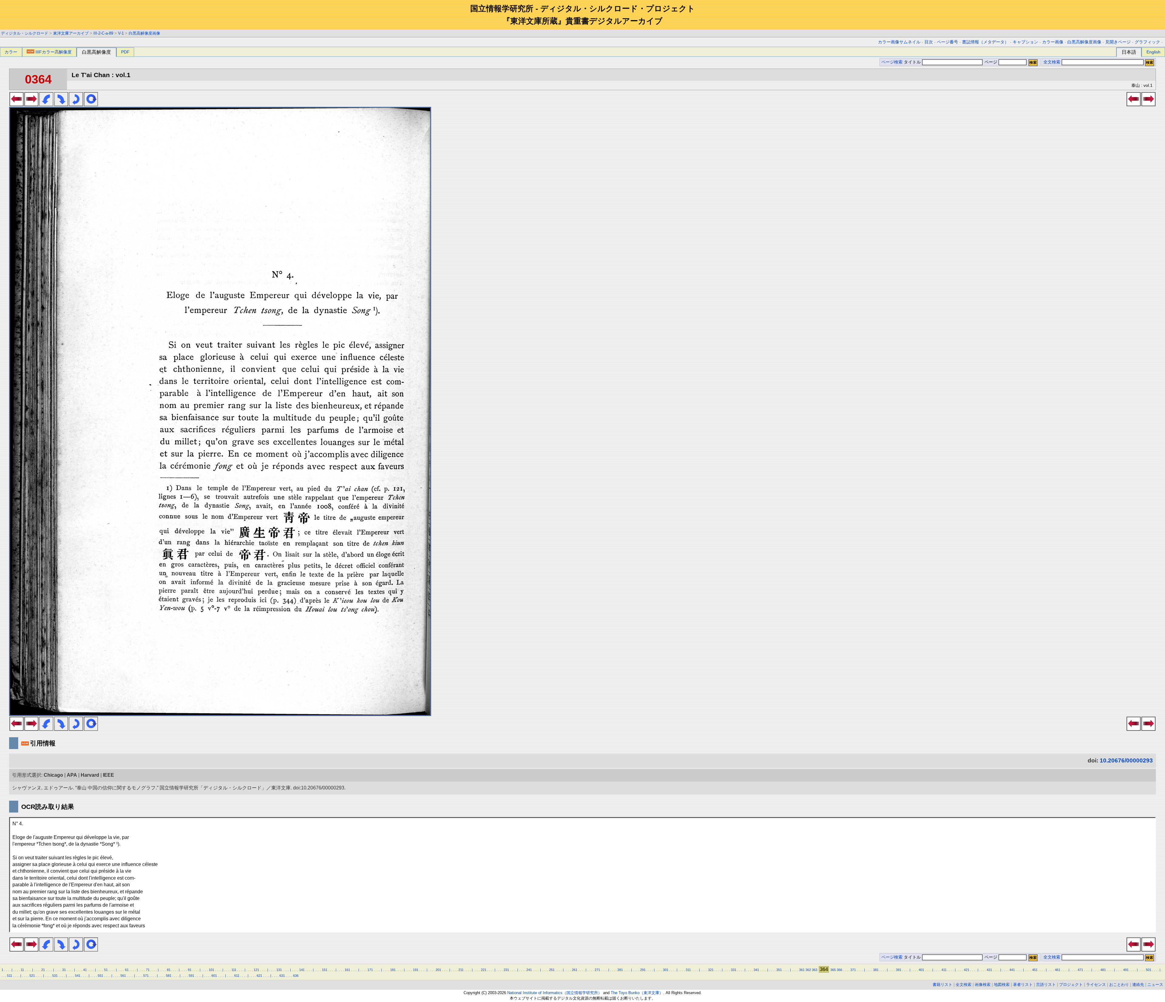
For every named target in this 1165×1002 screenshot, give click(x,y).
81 (169, 970)
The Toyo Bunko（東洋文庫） (637, 992)
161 (347, 970)
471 (1080, 970)
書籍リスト (942, 984)
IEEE (108, 775)
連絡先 (1138, 984)
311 (688, 970)
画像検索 (983, 984)
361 (802, 970)
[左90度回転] (46, 104)
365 (833, 970)
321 (711, 970)
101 (211, 970)
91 (189, 970)
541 (77, 975)
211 (461, 970)
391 (898, 970)
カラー (11, 51)
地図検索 (1002, 984)
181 (393, 970)
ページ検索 (892, 62)
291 (643, 970)
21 (43, 970)
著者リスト (1023, 984)
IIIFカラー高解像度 (53, 51)
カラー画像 (1052, 42)
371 (853, 970)
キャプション (1025, 42)
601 (214, 975)
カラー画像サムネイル (899, 42)
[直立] (91, 104)
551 (100, 975)
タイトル (913, 62)
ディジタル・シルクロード (24, 33)
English (1153, 51)
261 (574, 970)
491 (1126, 970)
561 (123, 975)
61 (127, 970)
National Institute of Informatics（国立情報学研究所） (554, 992)
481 (1103, 970)
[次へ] (31, 104)
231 (506, 970)
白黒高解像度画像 (144, 33)
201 (438, 970)
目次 (928, 42)
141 (302, 970)
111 (233, 970)
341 (756, 970)
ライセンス (1096, 984)
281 (620, 970)
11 (22, 970)
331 (733, 970)
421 (966, 970)
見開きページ (1118, 42)
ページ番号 (947, 42)
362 (808, 970)
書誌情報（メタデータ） (985, 42)
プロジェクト (1071, 984)
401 (921, 970)
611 (236, 975)
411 (944, 970)
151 (324, 970)
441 (1012, 970)
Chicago (53, 775)
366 (839, 970)
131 (279, 970)
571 (146, 975)
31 (64, 970)
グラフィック (1147, 42)
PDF (125, 51)
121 (256, 970)
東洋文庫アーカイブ (71, 33)
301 (665, 970)
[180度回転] (76, 104)
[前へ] (16, 104)
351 (779, 970)
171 (370, 970)
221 (483, 970)
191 (415, 970)
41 (85, 970)
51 (106, 970)
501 (1148, 970)
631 (282, 975)
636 (296, 975)
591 (191, 975)
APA (72, 775)
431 (989, 970)
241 (529, 970)
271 (597, 970)
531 (55, 975)
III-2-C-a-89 (103, 33)
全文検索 (1051, 62)
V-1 (121, 33)
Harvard (90, 775)
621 (259, 975)
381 (876, 970)
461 (1057, 970)
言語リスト (1046, 984)
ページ (990, 62)
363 (814, 970)
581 (168, 975)
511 (9, 975)
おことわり (1119, 984)
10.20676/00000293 (1126, 760)
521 (32, 975)
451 (1035, 970)
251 (552, 970)
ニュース (1155, 984)
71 (148, 970)
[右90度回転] (61, 104)
